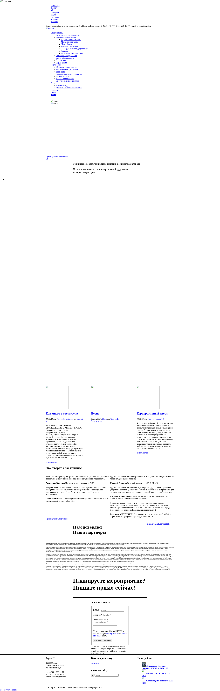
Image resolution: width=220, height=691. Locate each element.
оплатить (95, 663)
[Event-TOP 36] (148, 408)
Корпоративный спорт (152, 413)
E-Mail (96, 610)
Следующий (62, 156)
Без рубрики (68, 419)
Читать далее (51, 462)
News (59, 419)
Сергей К (114, 419)
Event (95, 413)
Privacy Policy (112, 633)
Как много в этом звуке (62, 413)
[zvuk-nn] (57, 408)
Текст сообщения (101, 619)
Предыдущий (51, 156)
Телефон (97, 615)
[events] (102, 408)
